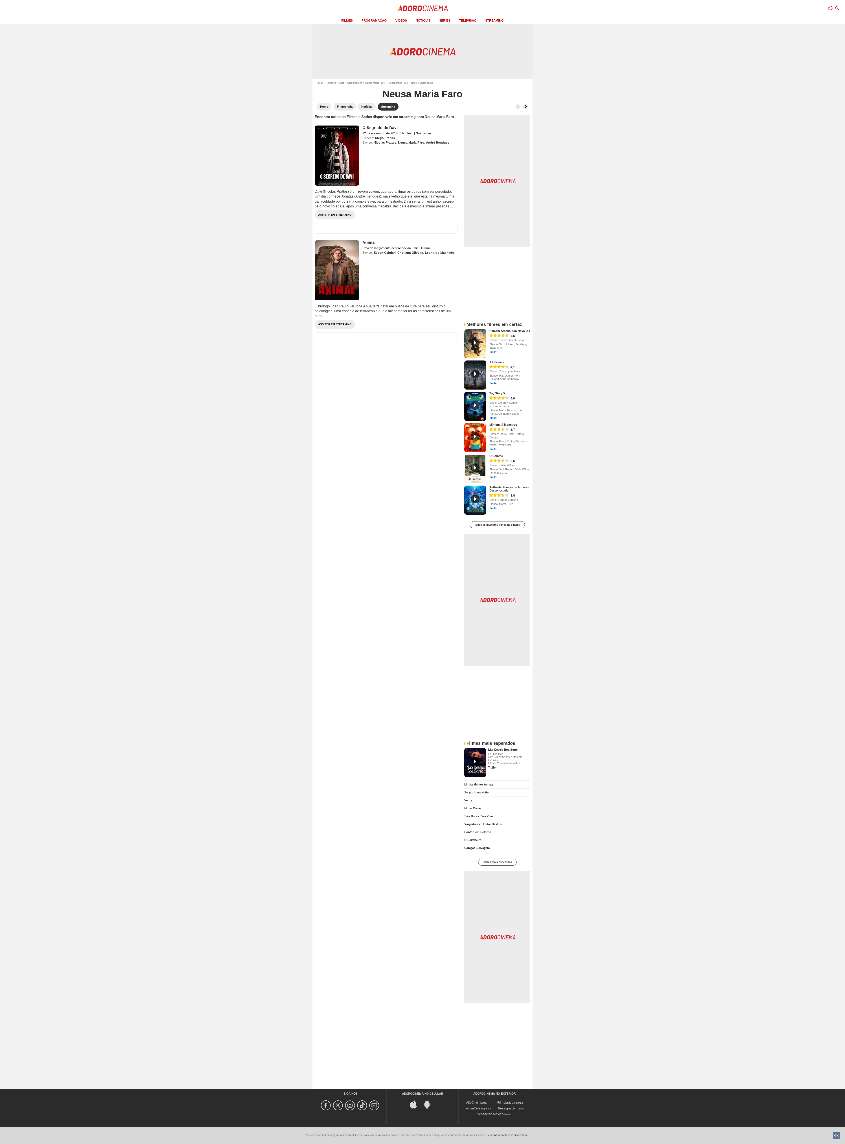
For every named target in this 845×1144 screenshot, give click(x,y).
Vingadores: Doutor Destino (483, 824)
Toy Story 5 (497, 393)
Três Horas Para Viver (479, 816)
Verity (468, 800)
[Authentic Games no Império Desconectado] (475, 500)
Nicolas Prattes (385, 142)
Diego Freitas (385, 138)
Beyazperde (506, 1108)
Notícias (423, 20)
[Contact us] (374, 1105)
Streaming (494, 20)
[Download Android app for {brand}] (429, 1104)
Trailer (493, 352)
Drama (426, 248)
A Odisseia (496, 362)
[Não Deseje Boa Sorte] (475, 762)
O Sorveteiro (472, 840)
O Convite (496, 456)
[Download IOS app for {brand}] (415, 1104)
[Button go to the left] (518, 106)
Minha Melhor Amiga (478, 784)
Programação (374, 20)
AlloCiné (472, 1102)
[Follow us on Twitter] (338, 1105)
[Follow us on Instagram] (350, 1105)
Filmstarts (504, 1102)
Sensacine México (490, 1114)
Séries (444, 20)
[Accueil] (422, 8)
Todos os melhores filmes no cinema (497, 524)
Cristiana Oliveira (410, 252)
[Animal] (337, 270)
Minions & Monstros (503, 424)
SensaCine (472, 1108)
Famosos (331, 82)
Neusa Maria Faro (375, 82)
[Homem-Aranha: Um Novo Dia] (475, 343)
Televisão (467, 20)
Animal (369, 242)
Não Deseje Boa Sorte (503, 749)
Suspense (423, 133)
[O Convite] (475, 468)
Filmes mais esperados (497, 862)
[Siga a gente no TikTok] (362, 1105)
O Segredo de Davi (380, 128)
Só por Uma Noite (476, 792)
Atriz (341, 82)
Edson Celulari (385, 252)
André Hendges (437, 142)
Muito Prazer (473, 808)
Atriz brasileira (354, 82)
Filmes (347, 20)
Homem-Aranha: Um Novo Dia (509, 331)
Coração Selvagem (477, 848)
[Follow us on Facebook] (326, 1105)
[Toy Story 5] (475, 406)
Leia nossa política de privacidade (507, 1135)
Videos (401, 20)
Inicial (320, 82)
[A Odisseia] (475, 375)
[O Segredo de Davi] (337, 156)
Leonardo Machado (439, 252)
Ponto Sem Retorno (477, 832)
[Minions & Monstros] (475, 437)
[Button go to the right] (525, 106)
